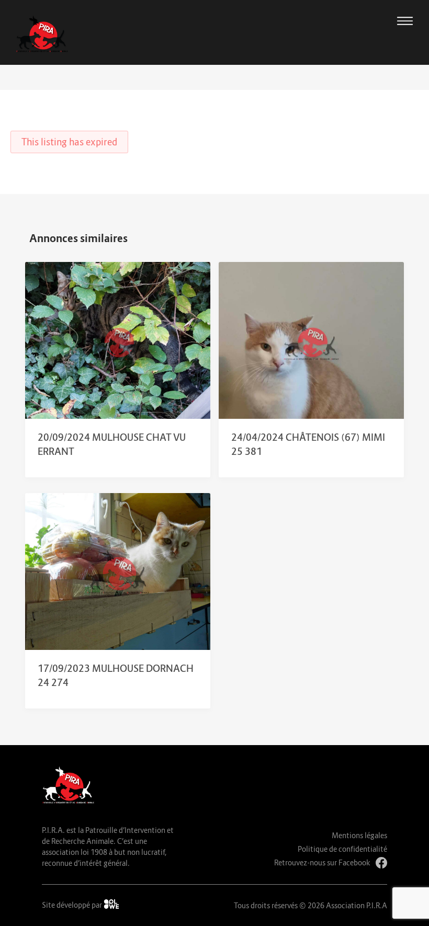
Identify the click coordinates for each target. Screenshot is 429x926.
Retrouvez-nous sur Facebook (322, 862)
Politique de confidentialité (342, 848)
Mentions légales (359, 835)
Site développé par (73, 904)
